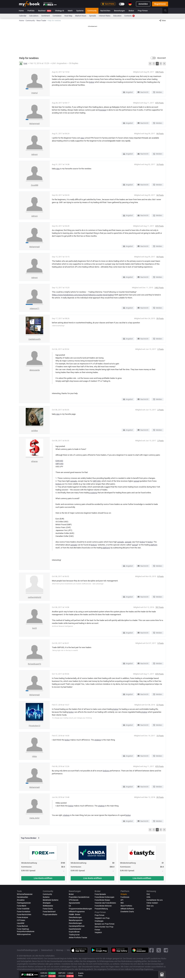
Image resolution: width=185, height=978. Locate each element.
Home (21, 11)
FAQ (148, 894)
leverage (102, 110)
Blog (148, 909)
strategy (97, 740)
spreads (73, 481)
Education (117, 16)
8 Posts (160, 576)
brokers (59, 484)
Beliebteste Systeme (50, 900)
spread (136, 481)
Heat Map (68, 16)
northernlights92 (34, 597)
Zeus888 (34, 185)
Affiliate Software (127, 909)
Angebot (129, 92)
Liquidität (20, 923)
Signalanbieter (74, 903)
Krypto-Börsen (74, 932)
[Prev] (150, 63)
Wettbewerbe (48, 906)
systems (93, 493)
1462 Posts (159, 287)
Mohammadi (34, 123)
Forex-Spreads (100, 894)
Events (80, 973)
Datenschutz (47, 950)
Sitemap (59, 950)
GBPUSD (61, 973)
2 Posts (160, 349)
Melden (159, 92)
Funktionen (125, 897)
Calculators (33, 16)
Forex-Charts (48, 909)
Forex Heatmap (23, 929)
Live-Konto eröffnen (43, 878)
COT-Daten (21, 920)
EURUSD (43, 973)
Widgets (124, 894)
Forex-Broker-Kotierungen (104, 897)
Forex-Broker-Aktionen (103, 906)
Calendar (22, 16)
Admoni (34, 154)
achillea (34, 431)
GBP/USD (59, 464)
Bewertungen (119, 11)
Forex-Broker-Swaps (102, 900)
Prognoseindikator (50, 915)
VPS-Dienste (73, 900)
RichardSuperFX (34, 664)
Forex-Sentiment (49, 912)
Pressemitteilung (101, 909)
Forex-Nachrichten (24, 915)
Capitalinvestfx (34, 339)
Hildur (34, 756)
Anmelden (143, 4)
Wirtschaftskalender (25, 894)
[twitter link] (159, 950)
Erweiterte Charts (127, 912)
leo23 (34, 628)
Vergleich (98, 932)
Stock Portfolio (126, 906)
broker (91, 82)
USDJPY (43, 976)
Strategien (47, 903)
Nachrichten (105, 11)
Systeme (80, 11)
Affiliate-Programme (77, 912)
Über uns (150, 906)
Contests (129, 16)
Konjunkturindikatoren (25, 931)
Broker (131, 11)
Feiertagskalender (24, 903)
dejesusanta (34, 370)
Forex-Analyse (22, 917)
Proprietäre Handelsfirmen (79, 897)
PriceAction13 (34, 726)
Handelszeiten (22, 897)
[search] (167, 10)
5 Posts (160, 643)
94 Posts (160, 133)
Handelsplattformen (77, 926)
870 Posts (159, 103)
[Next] (164, 63)
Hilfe (148, 897)
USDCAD (61, 976)
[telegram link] (166, 950)
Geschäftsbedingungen (27, 950)
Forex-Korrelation (23, 912)
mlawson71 (34, 308)
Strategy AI (59, 11)
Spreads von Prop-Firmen (104, 924)
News (80, 976)
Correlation (57, 16)
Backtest (44, 11)
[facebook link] (151, 950)
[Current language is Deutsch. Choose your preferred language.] (130, 4)
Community (92, 11)
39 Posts (160, 797)
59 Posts (160, 318)
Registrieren (160, 4)
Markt (70, 11)
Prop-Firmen (143, 11)
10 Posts (160, 736)
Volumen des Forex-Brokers (105, 903)
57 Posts (160, 705)
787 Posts (159, 607)
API (122, 900)
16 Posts (160, 164)
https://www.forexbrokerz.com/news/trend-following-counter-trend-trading (82, 295)
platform (153, 545)
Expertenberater (75, 929)
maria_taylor (34, 818)
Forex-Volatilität (23, 909)
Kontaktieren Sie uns (155, 900)
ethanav (34, 461)
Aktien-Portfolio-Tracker (78, 938)
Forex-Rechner (22, 926)
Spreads (92, 16)
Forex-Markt (21, 906)
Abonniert (161, 58)
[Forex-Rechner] (162, 974)
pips (82, 138)
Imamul (34, 93)
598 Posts (159, 72)
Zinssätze (20, 900)
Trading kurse (74, 935)
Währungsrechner (24, 934)
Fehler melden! (152, 903)
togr (25, 63)
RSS (122, 903)
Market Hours (80, 16)
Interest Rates (104, 16)
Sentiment (45, 16)
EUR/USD (59, 461)
